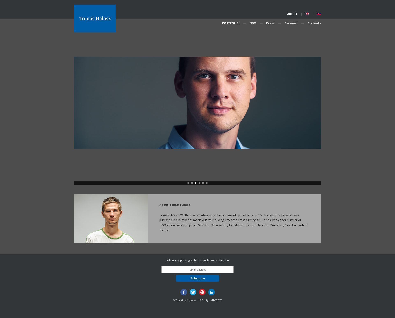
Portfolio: (230, 23)
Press (270, 23)
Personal (291, 23)
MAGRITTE (216, 300)
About (292, 14)
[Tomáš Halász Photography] (95, 31)
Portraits (314, 23)
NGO (253, 23)
